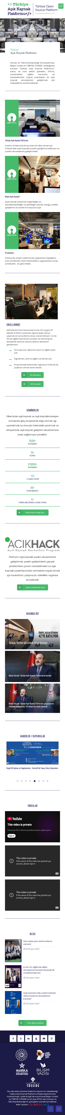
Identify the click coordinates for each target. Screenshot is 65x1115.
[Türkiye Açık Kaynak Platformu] (32, 9)
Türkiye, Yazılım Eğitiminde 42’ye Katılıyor (28, 643)
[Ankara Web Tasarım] (39, 1104)
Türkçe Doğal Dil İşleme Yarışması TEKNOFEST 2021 (25, 768)
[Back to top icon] (50, 1109)
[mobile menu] (60, 6)
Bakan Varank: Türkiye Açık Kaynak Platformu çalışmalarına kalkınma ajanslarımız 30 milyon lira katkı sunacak (31, 705)
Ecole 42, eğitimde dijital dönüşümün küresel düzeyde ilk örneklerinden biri (38, 970)
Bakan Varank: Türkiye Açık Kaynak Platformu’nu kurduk (30, 675)
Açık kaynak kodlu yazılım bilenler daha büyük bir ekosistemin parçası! (39, 996)
